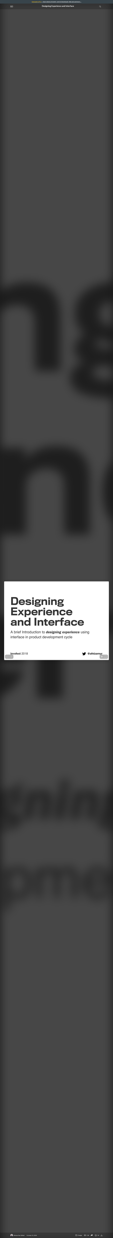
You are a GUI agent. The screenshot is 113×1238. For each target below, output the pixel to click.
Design (80, 1235)
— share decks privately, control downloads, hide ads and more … (56, 1)
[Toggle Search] (100, 6)
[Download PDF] (102, 1235)
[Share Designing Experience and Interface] (92, 1235)
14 (98, 1235)
